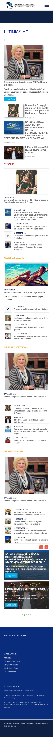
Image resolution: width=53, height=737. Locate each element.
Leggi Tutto (10, 99)
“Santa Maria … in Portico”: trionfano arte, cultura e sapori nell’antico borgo (30, 531)
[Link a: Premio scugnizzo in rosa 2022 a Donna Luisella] (26, 371)
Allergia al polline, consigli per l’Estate (31, 309)
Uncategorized (10, 671)
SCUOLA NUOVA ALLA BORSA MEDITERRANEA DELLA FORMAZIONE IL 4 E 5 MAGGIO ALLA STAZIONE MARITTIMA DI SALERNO (26, 130)
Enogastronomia (13, 451)
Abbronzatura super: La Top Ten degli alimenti (24, 292)
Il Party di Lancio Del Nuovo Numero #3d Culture (36, 149)
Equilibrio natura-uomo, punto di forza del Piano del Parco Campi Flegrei (30, 227)
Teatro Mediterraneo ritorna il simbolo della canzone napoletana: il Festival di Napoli (31, 431)
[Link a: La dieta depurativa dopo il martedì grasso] (8, 327)
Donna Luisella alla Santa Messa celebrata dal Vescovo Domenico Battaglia (28, 247)
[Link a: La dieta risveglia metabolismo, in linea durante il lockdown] (8, 318)
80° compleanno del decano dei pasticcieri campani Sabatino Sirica (29, 513)
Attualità (9, 163)
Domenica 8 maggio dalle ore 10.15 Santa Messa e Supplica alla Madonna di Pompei (37, 109)
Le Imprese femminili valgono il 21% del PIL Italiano (31, 236)
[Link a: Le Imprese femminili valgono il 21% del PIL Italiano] (8, 235)
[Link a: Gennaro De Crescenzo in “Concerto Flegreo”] (8, 440)
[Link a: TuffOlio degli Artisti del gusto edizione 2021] (8, 539)
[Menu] (45, 5)
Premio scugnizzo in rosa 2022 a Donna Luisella (25, 83)
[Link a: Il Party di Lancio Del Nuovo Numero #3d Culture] (8, 419)
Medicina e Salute (14, 257)
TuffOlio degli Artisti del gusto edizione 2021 (31, 540)
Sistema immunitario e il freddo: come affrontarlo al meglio (30, 337)
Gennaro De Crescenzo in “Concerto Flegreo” (30, 441)
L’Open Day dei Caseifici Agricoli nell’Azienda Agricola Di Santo (28, 522)
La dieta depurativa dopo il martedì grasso (29, 328)
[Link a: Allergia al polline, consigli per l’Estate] (8, 309)
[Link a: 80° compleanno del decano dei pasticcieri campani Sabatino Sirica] (8, 512)
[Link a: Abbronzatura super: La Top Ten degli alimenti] (26, 274)
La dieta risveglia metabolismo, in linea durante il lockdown (31, 319)
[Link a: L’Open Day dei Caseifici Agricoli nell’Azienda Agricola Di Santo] (8, 521)
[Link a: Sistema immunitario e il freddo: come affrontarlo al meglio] (8, 336)
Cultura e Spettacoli (16, 347)
